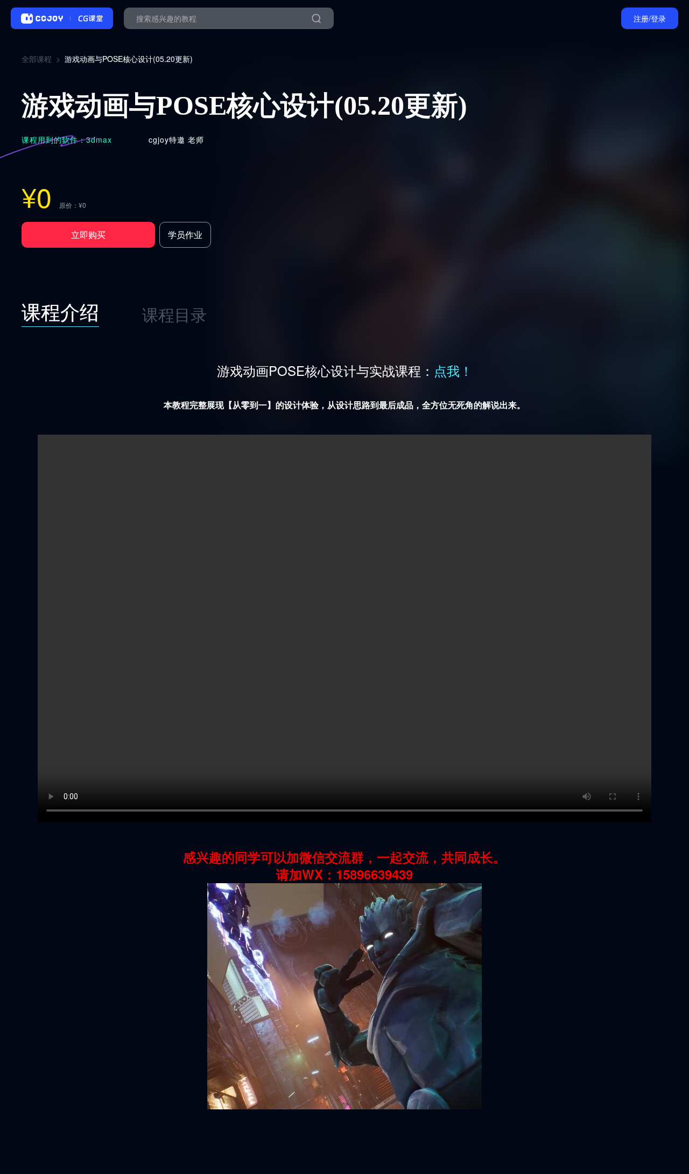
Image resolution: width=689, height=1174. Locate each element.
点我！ (453, 370)
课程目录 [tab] (174, 314)
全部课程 (37, 58)
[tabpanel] (344, 741)
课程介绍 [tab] (60, 311)
